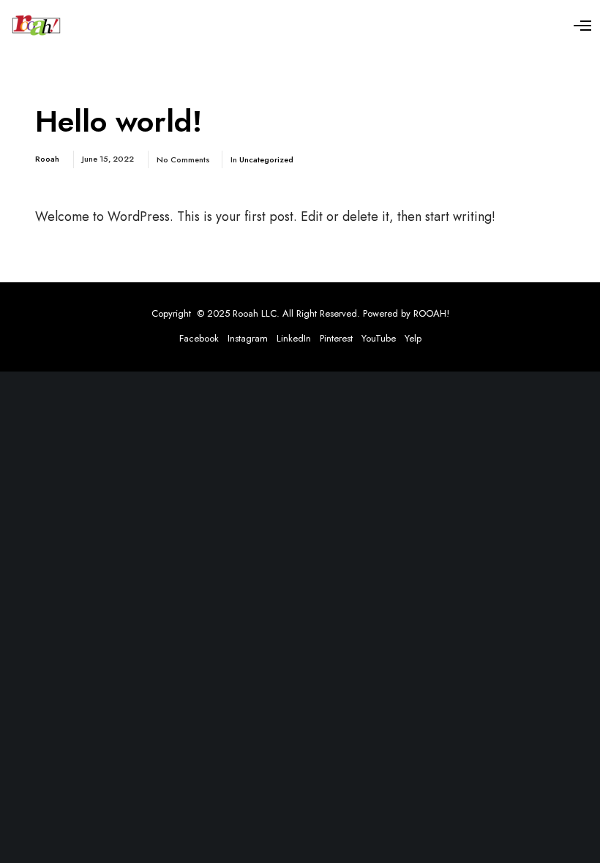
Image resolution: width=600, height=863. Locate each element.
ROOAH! (431, 313)
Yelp (413, 338)
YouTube (378, 338)
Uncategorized (266, 159)
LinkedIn (294, 338)
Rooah (47, 159)
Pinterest (336, 338)
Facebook (199, 338)
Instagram (248, 338)
